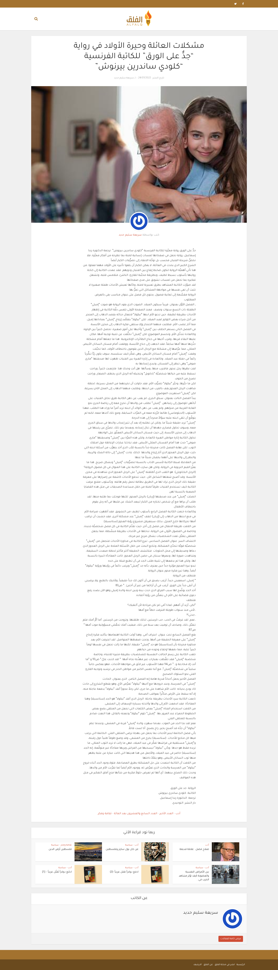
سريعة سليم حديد (124, 78)
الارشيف (197, 965)
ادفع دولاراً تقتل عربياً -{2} (124, 872)
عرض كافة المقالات (230, 939)
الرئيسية (241, 965)
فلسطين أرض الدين (60, 849)
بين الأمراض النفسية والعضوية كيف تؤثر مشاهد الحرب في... (194, 876)
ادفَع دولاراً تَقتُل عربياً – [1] (57, 872)
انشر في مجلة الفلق (225, 965)
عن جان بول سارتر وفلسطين (122, 849)
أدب (177, 813)
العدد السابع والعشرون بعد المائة (135, 813)
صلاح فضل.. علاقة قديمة (194, 849)
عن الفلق (208, 965)
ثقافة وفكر (105, 813)
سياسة (129, 845)
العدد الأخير (166, 813)
